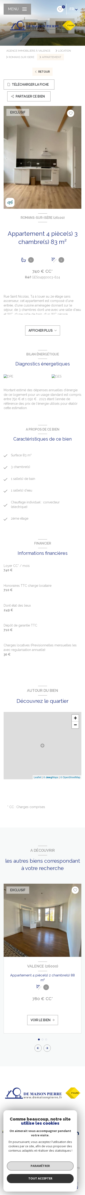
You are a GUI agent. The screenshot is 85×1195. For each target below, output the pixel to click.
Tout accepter (40, 1178)
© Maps (50, 777)
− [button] (75, 725)
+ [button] (75, 718)
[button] (47, 1048)
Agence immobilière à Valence (28, 50)
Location (64, 50)
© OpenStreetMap (70, 777)
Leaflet (37, 777)
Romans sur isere (21, 57)
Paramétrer (40, 1166)
